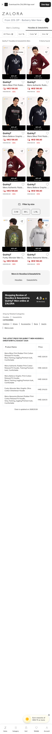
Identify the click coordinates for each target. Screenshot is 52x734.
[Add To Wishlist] (23, 82)
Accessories (26, 324)
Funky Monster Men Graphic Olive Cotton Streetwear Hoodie (18, 389)
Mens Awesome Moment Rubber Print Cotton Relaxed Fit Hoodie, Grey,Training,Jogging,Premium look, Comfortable (19, 399)
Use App (45, 4)
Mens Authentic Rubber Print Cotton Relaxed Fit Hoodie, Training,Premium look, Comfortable (19, 368)
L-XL (36, 212)
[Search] (47, 20)
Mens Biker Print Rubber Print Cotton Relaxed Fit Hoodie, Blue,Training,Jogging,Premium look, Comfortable (19, 356)
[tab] (13, 27)
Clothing (6, 324)
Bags (36, 324)
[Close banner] (2, 4)
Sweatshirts (32, 280)
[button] (26, 4)
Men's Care (9, 328)
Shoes (15, 324)
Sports (43, 324)
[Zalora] (26, 13)
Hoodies (18, 280)
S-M (16, 212)
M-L (26, 212)
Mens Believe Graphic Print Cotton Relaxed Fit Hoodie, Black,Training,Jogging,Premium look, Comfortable (19, 379)
